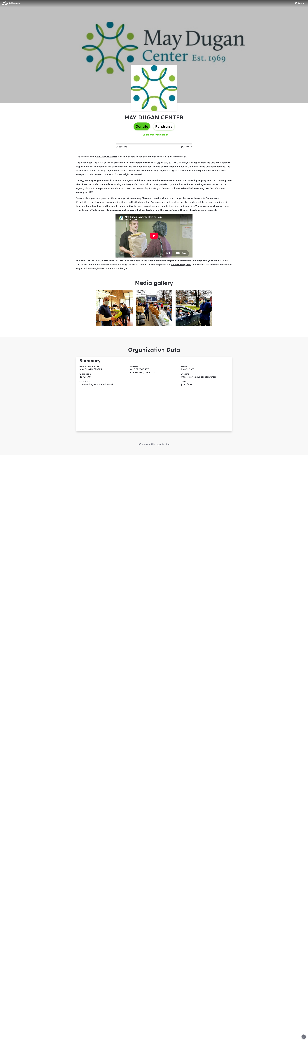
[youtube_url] (191, 384)
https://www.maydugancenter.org (199, 376)
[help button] (304, 1036)
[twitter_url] (184, 384)
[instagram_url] (188, 384)
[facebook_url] (181, 384)
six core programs (181, 264)
